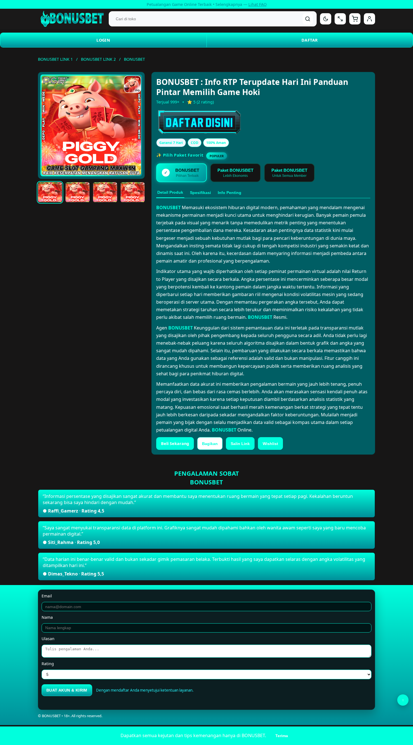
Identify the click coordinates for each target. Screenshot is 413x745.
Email (47, 596)
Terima (281, 735)
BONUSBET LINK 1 (55, 59)
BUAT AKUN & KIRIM (66, 690)
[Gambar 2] (77, 192)
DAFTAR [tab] (309, 40)
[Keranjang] (354, 18)
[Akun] (369, 18)
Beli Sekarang (175, 443)
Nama (47, 617)
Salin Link (240, 443)
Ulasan (48, 638)
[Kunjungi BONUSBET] (215, 122)
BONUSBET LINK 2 (98, 59)
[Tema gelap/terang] (325, 18)
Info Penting (229, 192)
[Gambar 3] (105, 192)
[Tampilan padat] (340, 18)
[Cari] (308, 18)
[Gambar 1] (50, 192)
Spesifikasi (200, 192)
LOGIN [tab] (103, 40)
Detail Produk (170, 192)
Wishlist (270, 443)
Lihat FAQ (257, 4)
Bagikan (210, 443)
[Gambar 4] (133, 192)
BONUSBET (168, 207)
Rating (48, 663)
